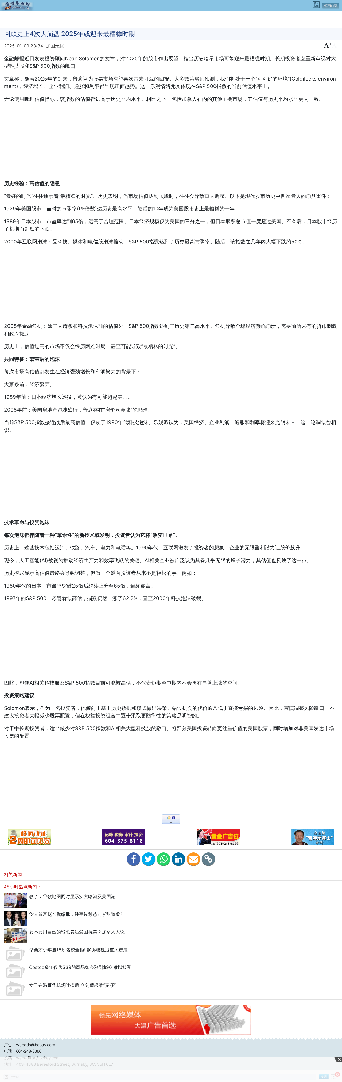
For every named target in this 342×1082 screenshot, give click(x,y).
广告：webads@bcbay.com (29, 1044)
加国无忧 (55, 46)
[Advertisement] (171, 19)
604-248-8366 (28, 1051)
